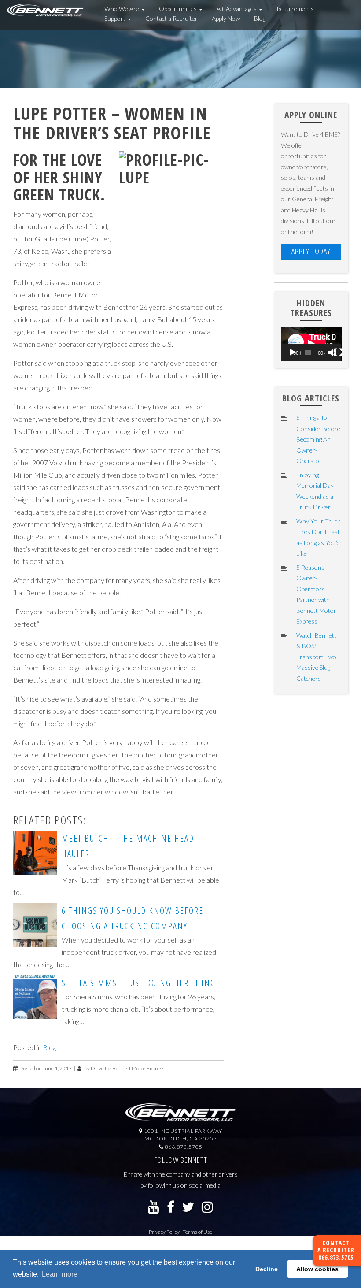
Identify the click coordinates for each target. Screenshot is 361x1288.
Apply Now (226, 18)
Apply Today (311, 251)
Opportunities (178, 8)
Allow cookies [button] (317, 1269)
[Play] (292, 352)
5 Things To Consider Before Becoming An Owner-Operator (318, 439)
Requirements (295, 8)
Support (115, 18)
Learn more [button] (59, 1274)
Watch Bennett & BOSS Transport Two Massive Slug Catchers (316, 656)
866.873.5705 (336, 1257)
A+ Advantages (237, 8)
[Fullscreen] (338, 352)
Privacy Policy (164, 1232)
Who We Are (122, 8)
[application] (311, 344)
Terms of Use (197, 1232)
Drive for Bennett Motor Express (127, 1068)
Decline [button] (266, 1269)
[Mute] (332, 352)
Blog (259, 18)
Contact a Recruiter (171, 18)
